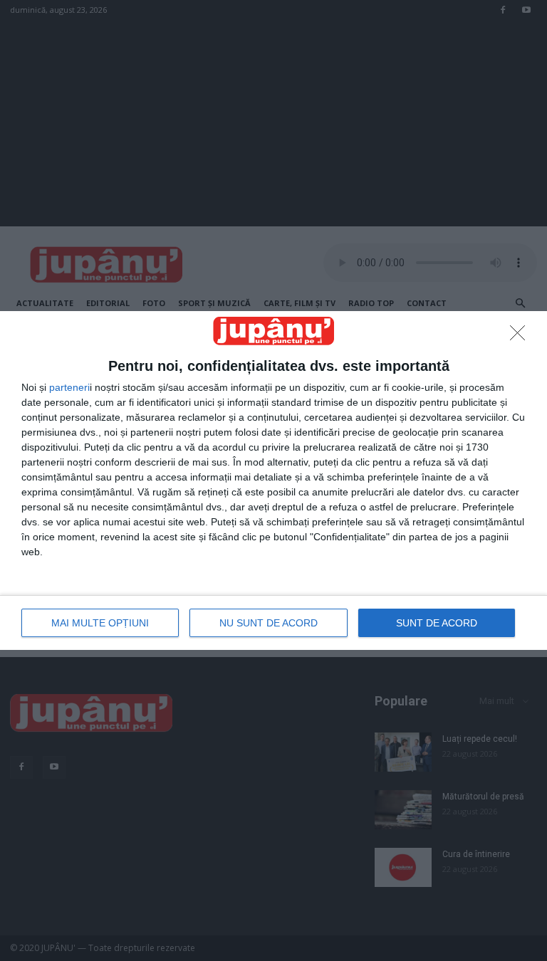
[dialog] (273, 480)
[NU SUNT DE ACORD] (521, 336)
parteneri (69, 387)
